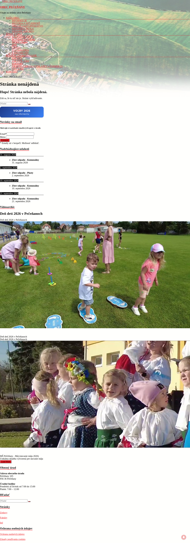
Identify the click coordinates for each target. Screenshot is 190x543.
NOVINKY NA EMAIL (23, 39)
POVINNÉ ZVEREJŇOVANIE (21, 55)
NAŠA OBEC (13, 17)
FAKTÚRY (17, 63)
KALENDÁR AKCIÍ (22, 36)
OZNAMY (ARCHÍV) (23, 31)
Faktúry (3, 517)
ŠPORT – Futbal (20, 42)
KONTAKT (12, 71)
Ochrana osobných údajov (12, 534)
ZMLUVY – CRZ (20, 61)
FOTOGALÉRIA (20, 50)
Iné (1, 522)
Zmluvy (3, 512)
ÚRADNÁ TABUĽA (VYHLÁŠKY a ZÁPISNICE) (37, 66)
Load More (5, 462)
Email (3, 134)
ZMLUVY (17, 58)
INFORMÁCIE (19, 20)
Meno (3, 137)
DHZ (14, 45)
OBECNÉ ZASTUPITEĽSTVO (27, 26)
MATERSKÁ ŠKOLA (23, 28)
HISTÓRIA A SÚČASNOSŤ (26, 23)
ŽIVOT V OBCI (14, 34)
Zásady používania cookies (12, 539)
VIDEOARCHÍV (20, 53)
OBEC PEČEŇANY (12, 7)
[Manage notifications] (183, 537)
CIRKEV (16, 47)
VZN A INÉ (18, 69)
